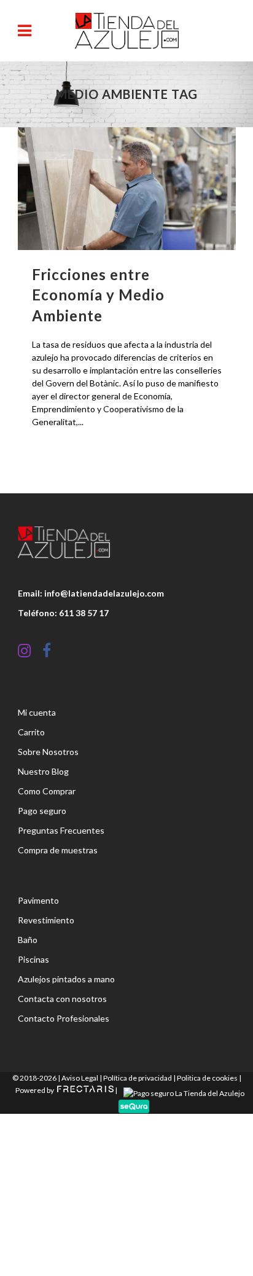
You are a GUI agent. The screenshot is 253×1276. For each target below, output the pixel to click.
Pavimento (38, 900)
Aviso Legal (79, 1077)
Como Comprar (47, 791)
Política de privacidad (137, 1077)
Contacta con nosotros (62, 998)
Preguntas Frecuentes (61, 830)
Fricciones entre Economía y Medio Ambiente (98, 294)
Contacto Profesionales (63, 1018)
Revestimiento (46, 920)
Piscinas (33, 959)
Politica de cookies (207, 1077)
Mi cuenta (37, 712)
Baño (27, 939)
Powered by (35, 1090)
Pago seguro (42, 810)
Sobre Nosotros (48, 751)
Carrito (31, 732)
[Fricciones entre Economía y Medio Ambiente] (127, 188)
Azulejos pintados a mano (66, 979)
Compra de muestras (58, 850)
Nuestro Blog (43, 771)
